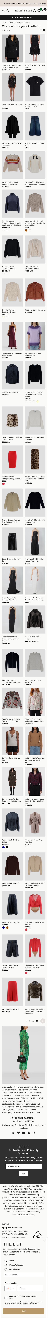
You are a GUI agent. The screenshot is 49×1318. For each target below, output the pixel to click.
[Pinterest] (18, 1133)
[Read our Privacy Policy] (41, 1302)
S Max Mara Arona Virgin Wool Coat (34, 841)
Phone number (11, 1283)
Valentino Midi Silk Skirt (10, 1009)
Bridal (11, 1261)
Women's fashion (16, 1265)
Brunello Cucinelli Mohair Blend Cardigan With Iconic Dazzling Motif (35, 223)
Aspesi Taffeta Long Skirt (11, 922)
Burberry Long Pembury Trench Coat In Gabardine (11, 800)
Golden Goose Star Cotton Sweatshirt (34, 439)
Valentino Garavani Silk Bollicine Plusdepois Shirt (34, 720)
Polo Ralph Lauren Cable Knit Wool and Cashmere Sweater (34, 394)
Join (24, 1174)
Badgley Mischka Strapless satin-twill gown (12, 354)
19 (37, 1021)
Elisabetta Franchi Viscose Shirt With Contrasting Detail (35, 183)
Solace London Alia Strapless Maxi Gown (9, 599)
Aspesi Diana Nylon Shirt (11, 392)
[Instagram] (13, 1133)
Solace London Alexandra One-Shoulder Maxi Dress (34, 599)
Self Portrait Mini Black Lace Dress (12, 105)
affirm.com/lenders (18, 1197)
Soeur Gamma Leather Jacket (33, 638)
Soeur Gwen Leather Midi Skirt (11, 560)
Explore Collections (3, 11)
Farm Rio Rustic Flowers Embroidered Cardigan (11, 720)
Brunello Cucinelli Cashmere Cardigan (32, 267)
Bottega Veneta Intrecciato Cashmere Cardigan (34, 884)
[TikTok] (34, 1133)
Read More (42, 3)
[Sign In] (34, 10)
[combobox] (10, 1288)
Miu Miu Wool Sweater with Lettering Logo (35, 521)
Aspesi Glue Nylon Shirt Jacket (10, 841)
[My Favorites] (39, 10)
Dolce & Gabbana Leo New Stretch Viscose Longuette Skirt (34, 479)
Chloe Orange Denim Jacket (35, 310)
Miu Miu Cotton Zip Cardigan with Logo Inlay (11, 681)
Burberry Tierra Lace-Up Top (11, 759)
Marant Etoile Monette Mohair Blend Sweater (10, 183)
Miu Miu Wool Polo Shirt (11, 883)
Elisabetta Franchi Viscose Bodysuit (34, 923)
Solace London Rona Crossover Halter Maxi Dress (10, 639)
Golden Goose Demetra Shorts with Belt (10, 967)
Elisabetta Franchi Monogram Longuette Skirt (12, 478)
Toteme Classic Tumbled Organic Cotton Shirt (11, 521)
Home (4, 22)
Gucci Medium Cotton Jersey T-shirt (33, 354)
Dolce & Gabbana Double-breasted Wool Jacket (11, 66)
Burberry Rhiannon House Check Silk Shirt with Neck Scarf (34, 801)
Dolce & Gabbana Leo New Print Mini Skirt (12, 439)
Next (42, 1020)
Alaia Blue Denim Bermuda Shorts (34, 144)
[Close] (44, 1240)
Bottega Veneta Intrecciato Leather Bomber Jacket (34, 1010)
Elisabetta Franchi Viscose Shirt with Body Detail (34, 967)
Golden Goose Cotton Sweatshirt (33, 681)
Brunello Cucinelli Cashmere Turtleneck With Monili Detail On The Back (12, 223)
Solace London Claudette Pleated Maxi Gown (34, 560)
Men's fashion (14, 1269)
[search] (8, 10)
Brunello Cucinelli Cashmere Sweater (9, 267)
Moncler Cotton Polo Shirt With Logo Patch (34, 105)
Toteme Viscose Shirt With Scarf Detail (11, 144)
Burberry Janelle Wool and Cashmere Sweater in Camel (34, 760)
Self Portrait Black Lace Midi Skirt (35, 66)
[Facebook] (29, 1133)
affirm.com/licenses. (25, 1214)
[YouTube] (23, 1133)
